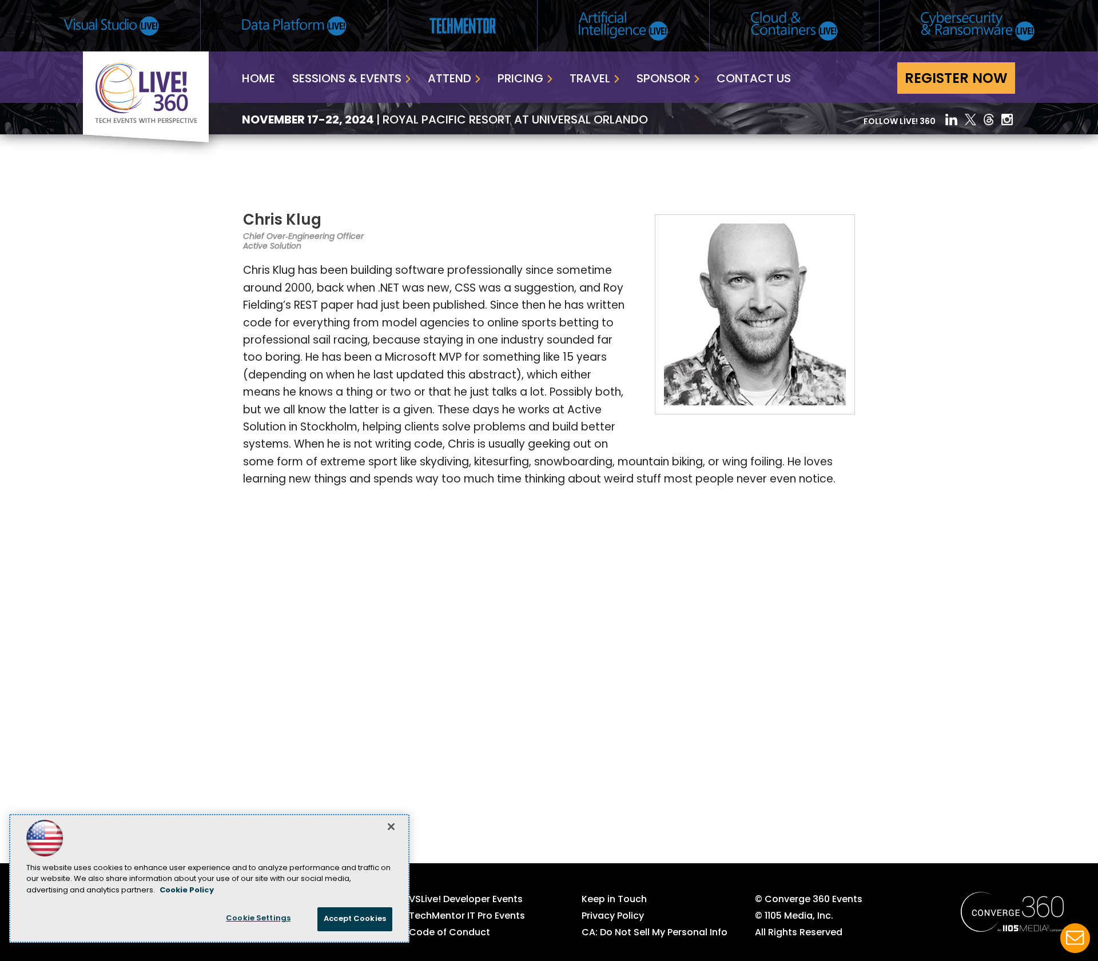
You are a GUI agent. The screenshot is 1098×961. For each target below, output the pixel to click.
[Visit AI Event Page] (623, 26)
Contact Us (754, 79)
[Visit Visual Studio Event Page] (111, 26)
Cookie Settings (258, 918)
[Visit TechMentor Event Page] (462, 26)
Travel (590, 79)
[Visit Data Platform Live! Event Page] (294, 26)
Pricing (520, 79)
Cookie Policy (187, 890)
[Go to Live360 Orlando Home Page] (146, 140)
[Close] (391, 826)
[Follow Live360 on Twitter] (970, 119)
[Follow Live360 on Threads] (989, 119)
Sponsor (663, 79)
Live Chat (1075, 938)
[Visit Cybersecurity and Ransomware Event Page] (978, 26)
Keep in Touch (614, 899)
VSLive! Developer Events (466, 899)
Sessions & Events (346, 79)
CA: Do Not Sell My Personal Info (654, 933)
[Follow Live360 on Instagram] (1008, 119)
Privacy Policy (613, 916)
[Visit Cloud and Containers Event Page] (794, 26)
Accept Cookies (355, 919)
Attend (449, 79)
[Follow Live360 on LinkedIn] (951, 119)
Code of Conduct (449, 933)
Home (258, 79)
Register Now (956, 79)
